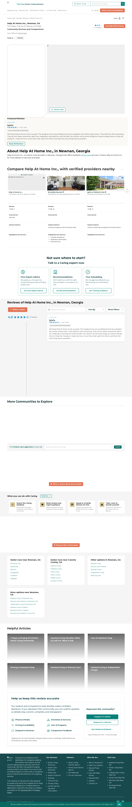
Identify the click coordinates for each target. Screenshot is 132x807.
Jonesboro (13, 575)
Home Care (22, 33)
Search (117, 447)
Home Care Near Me (117, 778)
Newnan (26, 18)
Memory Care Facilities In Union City (22, 613)
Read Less (45, 496)
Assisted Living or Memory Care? (66, 667)
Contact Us (93, 783)
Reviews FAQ (94, 778)
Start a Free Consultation (112, 10)
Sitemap (51, 778)
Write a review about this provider (67, 484)
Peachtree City (15, 563)
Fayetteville (14, 566)
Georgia (19, 18)
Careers (92, 781)
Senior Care (11, 18)
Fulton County (55, 575)
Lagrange (13, 578)
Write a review (19, 310)
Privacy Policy (53, 783)
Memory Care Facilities (98, 566)
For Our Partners (75, 775)
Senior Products (54, 775)
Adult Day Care (96, 575)
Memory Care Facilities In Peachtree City (24, 601)
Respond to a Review (102, 722)
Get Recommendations (66, 291)
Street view (59, 109)
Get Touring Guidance (98, 291)
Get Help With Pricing (115, 26)
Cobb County (55, 572)
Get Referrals (73, 773)
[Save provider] (123, 18)
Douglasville (14, 572)
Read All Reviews (16, 144)
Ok (119, 804)
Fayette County (56, 566)
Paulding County (56, 569)
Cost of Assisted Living (101, 638)
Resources (52, 773)
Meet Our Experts (96, 765)
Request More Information (67, 545)
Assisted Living (96, 563)
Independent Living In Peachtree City (23, 604)
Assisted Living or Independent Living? (105, 668)
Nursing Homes (96, 569)
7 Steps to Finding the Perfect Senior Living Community (24, 639)
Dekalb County (56, 578)
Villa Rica (13, 569)
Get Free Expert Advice (33, 291)
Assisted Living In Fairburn (19, 607)
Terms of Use (26, 790)
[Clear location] (112, 447)
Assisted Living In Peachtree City (21, 598)
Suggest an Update (102, 717)
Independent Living (97, 572)
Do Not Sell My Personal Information (53, 788)
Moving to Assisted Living (22, 667)
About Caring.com (96, 763)
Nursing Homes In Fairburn (19, 610)
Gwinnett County (56, 581)
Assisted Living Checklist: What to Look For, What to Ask (65, 639)
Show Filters (113, 309)
